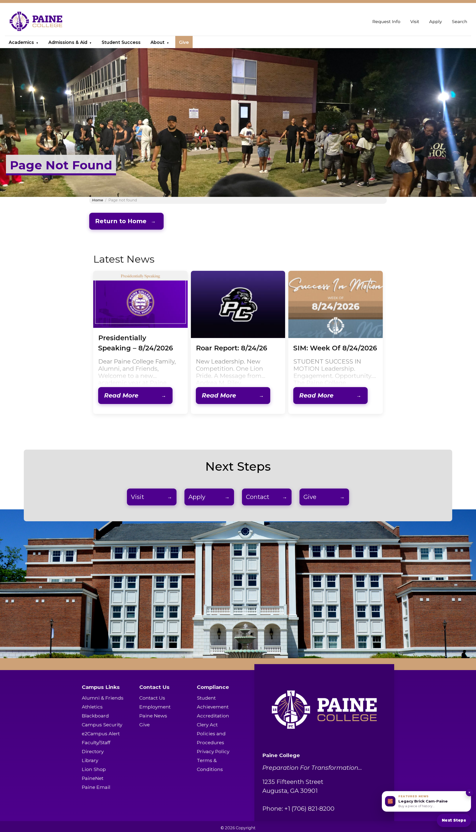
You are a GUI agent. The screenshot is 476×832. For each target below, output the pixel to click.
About (157, 42)
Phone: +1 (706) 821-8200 (298, 808)
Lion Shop (94, 769)
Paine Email (96, 787)
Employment (155, 707)
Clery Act (207, 725)
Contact (257, 496)
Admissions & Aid (67, 42)
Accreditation (213, 716)
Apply (435, 21)
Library (90, 760)
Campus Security (102, 725)
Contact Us (152, 698)
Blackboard (95, 716)
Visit (414, 21)
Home (97, 200)
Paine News (153, 716)
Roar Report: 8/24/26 (231, 348)
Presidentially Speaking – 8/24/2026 (135, 343)
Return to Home (121, 221)
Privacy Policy (213, 751)
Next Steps (454, 820)
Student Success (121, 42)
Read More (121, 395)
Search (459, 21)
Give (184, 42)
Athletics (92, 707)
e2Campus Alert (101, 734)
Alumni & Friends (102, 698)
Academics (21, 42)
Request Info (386, 21)
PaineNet (92, 778)
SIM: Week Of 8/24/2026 (335, 348)
